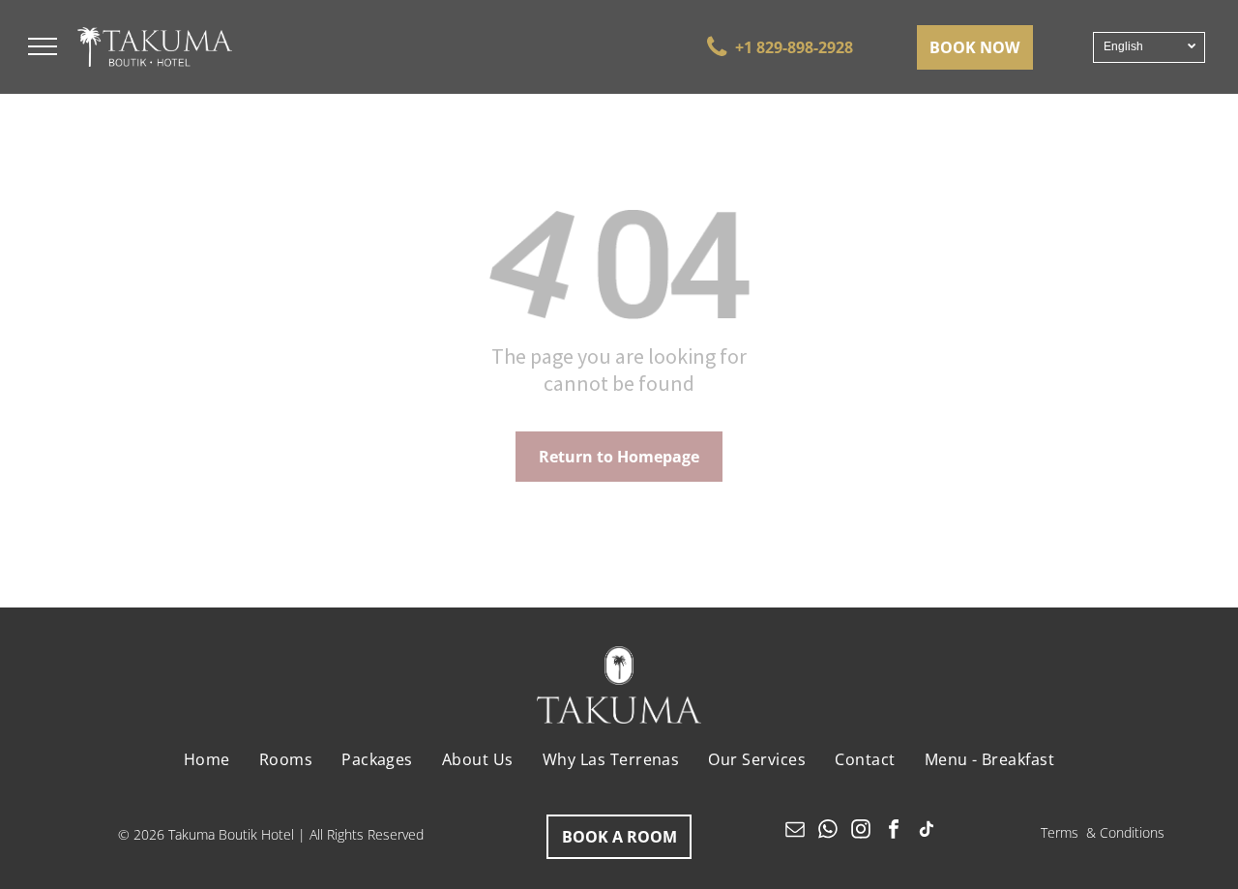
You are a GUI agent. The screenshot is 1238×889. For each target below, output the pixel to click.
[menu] (42, 46)
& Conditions (1125, 832)
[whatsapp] (827, 831)
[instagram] (860, 831)
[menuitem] (207, 759)
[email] (795, 831)
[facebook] (893, 831)
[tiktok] (926, 831)
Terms (1059, 832)
